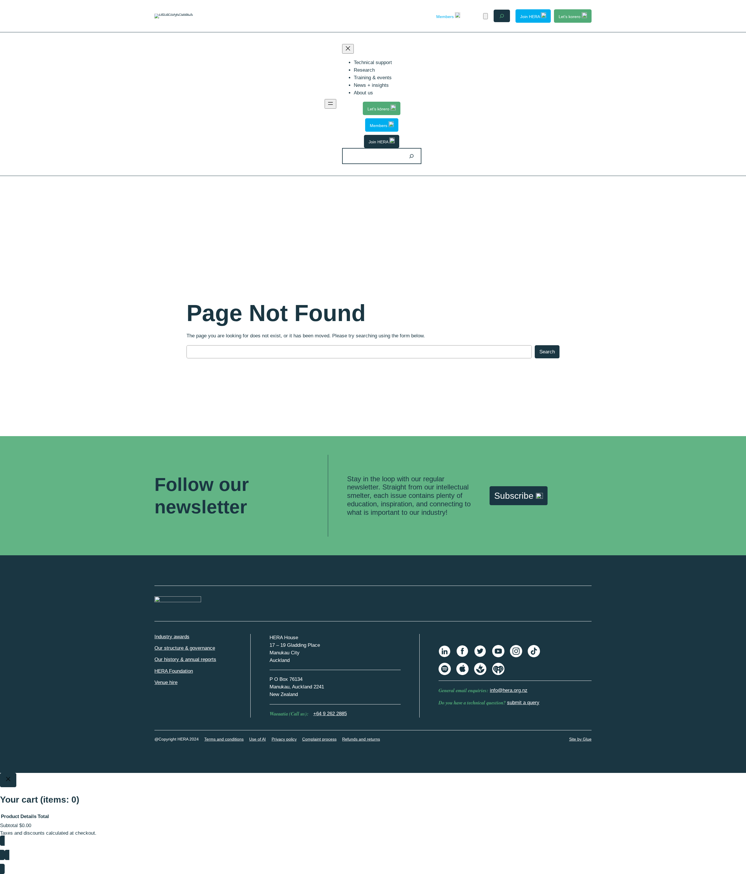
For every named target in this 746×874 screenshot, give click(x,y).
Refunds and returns (361, 739)
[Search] (411, 156)
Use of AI (257, 739)
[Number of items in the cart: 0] (485, 16)
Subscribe (515, 496)
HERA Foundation (173, 671)
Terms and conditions (224, 739)
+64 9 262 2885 (330, 713)
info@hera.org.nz (508, 690)
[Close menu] (348, 49)
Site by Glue (580, 739)
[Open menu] (330, 104)
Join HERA (530, 16)
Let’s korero (570, 16)
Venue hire (165, 682)
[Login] (475, 15)
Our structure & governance (184, 648)
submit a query (523, 702)
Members (445, 16)
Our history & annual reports (185, 659)
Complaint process (319, 739)
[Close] (8, 780)
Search (547, 352)
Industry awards (171, 636)
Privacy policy (284, 739)
